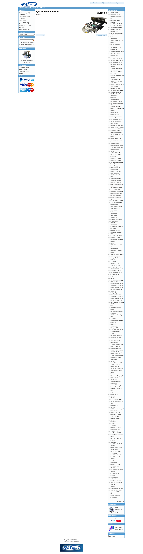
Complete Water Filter (116, 193)
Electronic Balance (115, 14)
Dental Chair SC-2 (115, 88)
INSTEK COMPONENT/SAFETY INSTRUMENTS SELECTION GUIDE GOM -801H (117, 449)
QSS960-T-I (113, 475)
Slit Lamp (112, 486)
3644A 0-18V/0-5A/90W (116, 200)
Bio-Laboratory (23, 13)
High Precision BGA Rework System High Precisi (116, 139)
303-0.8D (113, 318)
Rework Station (23, 24)
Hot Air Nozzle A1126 (116, 25)
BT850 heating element (116, 488)
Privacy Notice (23, 69)
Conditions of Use (24, 71)
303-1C (112, 278)
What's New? (22, 48)
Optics (21, 18)
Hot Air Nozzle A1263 (116, 444)
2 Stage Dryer (114, 221)
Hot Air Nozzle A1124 (116, 24)
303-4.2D (113, 468)
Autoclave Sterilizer (115, 178)
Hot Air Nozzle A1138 (116, 272)
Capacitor (113, 442)
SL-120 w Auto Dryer (27, 60)
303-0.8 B (113, 261)
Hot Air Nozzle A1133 (116, 119)
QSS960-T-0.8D (114, 274)
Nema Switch (114, 477)
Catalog (25, 7)
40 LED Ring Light (115, 189)
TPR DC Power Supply (116, 90)
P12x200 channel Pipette (117, 75)
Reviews (110, 523)
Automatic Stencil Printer (117, 51)
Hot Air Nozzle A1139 (116, 64)
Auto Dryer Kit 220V (115, 433)
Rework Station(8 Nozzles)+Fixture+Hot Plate (116, 388)
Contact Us (22, 73)
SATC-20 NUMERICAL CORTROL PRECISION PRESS (117, 108)
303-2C (112, 460)
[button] (97, 3)
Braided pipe (113, 462)
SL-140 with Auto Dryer (116, 368)
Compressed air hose (116, 92)
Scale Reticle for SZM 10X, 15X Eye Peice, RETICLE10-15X (116, 364)
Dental (21, 14)
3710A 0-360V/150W (116, 188)
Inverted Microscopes (116, 27)
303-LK (112, 276)
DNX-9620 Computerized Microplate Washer (115, 326)
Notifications (112, 504)
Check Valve (113, 291)
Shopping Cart (112, 10)
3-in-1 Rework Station (116, 399)
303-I (111, 305)
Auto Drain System (115, 180)
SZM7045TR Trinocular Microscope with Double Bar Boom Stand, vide (116, 298)
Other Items (22, 20)
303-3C (112, 423)
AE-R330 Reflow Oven (116, 60)
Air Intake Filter (114, 405)
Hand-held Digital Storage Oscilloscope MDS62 (116, 257)
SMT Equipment (33, 7)
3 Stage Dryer (114, 293)
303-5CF (112, 398)
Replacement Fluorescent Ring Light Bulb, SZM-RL (116, 375)
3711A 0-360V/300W (115, 195)
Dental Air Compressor (116, 191)
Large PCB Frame (115, 237)
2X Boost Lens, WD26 (116, 219)
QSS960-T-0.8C (114, 473)
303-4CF (112, 420)
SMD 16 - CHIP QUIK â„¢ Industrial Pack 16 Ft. (116, 491)
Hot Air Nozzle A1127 (116, 335)
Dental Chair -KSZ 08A (116, 125)
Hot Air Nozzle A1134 (116, 62)
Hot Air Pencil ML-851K (116, 455)
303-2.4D (113, 425)
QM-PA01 (42, 7)
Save (119, 521)
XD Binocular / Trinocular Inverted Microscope (115, 381)
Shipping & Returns (24, 67)
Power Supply (23, 22)
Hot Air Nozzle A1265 (116, 59)
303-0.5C (113, 421)
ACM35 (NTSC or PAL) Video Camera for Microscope (116, 208)
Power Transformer (115, 158)
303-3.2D (113, 407)
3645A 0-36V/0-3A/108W (117, 302)
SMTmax (76, 540)
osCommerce (75, 541)
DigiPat (112, 234)
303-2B (112, 392)
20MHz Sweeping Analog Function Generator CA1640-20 (117, 357)
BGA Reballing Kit (115, 94)
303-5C (112, 333)
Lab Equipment (23, 16)
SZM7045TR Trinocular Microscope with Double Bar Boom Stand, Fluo (116, 287)
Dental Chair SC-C (115, 270)
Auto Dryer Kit (114, 394)
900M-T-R (113, 243)
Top (20, 7)
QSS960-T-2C (114, 431)
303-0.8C (113, 396)
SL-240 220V (114, 13)
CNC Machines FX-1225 (117, 254)
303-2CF (112, 361)
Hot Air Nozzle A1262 (116, 235)
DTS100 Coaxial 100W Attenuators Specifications (116, 246)
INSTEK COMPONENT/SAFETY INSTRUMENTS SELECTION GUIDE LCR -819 (117, 70)
